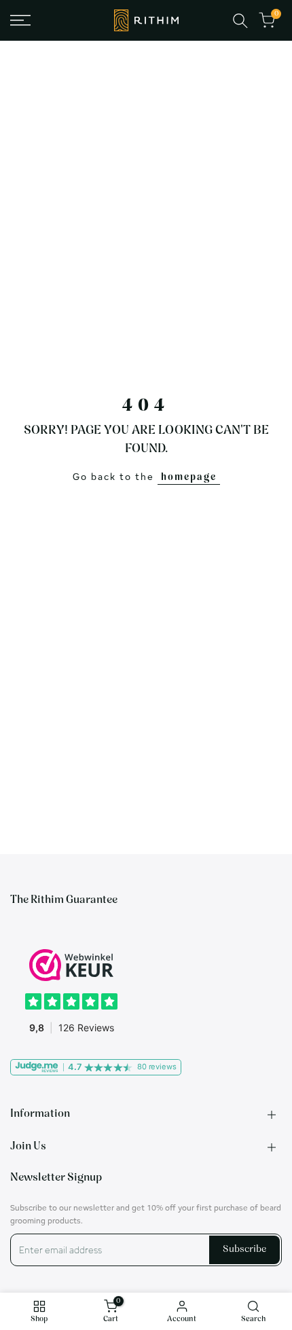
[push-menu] (20, 20)
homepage (189, 478)
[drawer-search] (240, 21)
